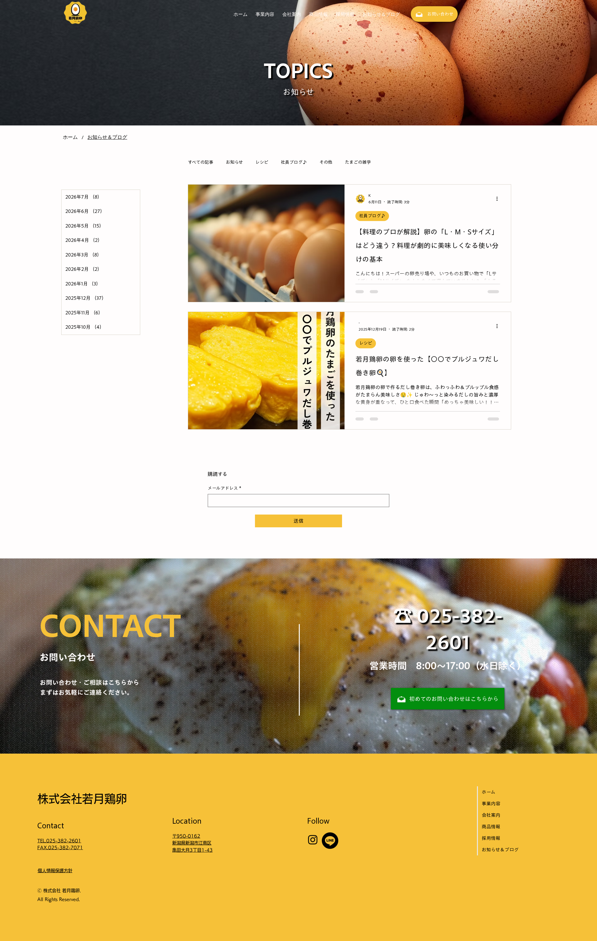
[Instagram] (313, 839)
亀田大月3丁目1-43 (192, 850)
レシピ (261, 162)
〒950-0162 (186, 836)
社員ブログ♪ (294, 162)
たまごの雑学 (358, 162)
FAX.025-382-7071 (60, 847)
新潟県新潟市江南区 (191, 843)
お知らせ (234, 162)
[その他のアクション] (499, 199)
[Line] (330, 840)
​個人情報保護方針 (55, 870)
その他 (325, 162)
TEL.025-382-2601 (59, 841)
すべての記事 (200, 162)
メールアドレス (224, 488)
